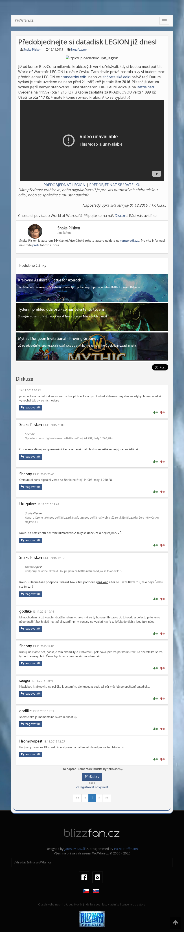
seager (25, 681)
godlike (25, 612)
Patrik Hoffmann (126, 849)
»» (106, 798)
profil (35, 245)
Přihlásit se (92, 776)
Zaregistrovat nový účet (92, 787)
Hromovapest (30, 742)
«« (77, 798)
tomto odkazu (130, 241)
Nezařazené (79, 49)
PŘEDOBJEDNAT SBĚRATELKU (114, 184)
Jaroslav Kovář (74, 849)
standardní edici (74, 76)
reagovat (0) (32, 407)
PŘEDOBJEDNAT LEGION (64, 184)
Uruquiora (28, 504)
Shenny (25, 474)
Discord (121, 215)
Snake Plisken (32, 49)
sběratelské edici (117, 76)
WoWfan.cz (24, 21)
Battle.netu (146, 87)
